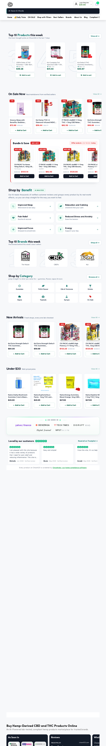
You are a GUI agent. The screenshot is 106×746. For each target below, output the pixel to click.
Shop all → (95, 243)
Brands (69, 17)
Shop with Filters (44, 17)
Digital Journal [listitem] (44, 430)
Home (9, 17)
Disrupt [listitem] (82, 425)
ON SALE (31, 17)
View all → (95, 36)
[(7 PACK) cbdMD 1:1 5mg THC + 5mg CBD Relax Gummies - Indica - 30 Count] (49, 155)
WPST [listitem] (62, 430)
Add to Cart (24, 176)
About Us (78, 17)
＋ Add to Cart (20, 130)
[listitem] (23, 258)
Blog (86, 17)
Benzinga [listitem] (44, 425)
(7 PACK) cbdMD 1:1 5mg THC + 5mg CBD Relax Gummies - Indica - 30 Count (48, 168)
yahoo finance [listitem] (23, 425)
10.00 (83, 5)
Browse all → (94, 277)
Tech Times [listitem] (61, 425)
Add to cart (22, 75)
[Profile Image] (77, 4)
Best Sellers (58, 17)
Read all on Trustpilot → (88, 441)
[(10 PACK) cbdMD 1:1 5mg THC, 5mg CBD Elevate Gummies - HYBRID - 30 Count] (73, 155)
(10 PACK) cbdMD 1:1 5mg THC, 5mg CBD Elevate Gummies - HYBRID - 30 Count (73, 168)
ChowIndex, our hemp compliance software (69, 468)
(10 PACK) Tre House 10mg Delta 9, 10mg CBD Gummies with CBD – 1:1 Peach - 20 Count (23, 168)
